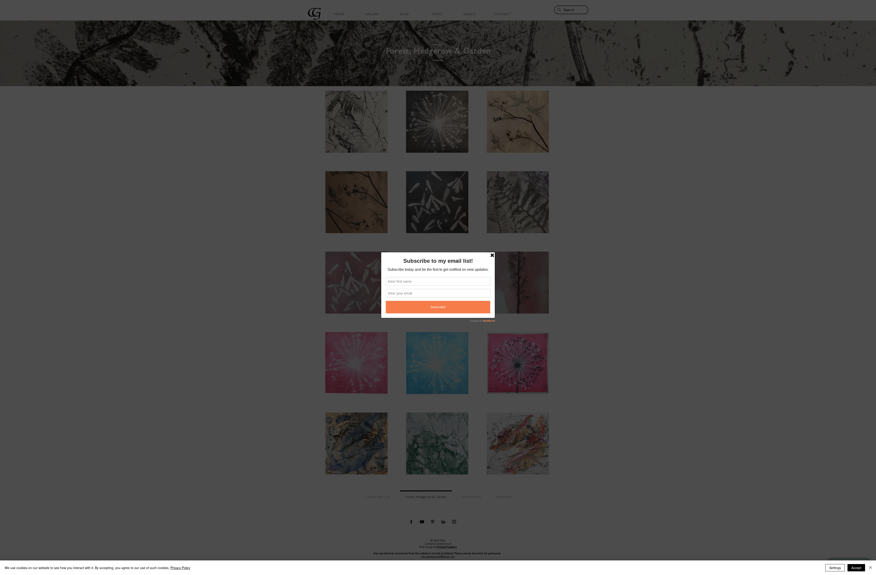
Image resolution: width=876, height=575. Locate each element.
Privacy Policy (180, 567)
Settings (835, 567)
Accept (856, 567)
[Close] (870, 567)
